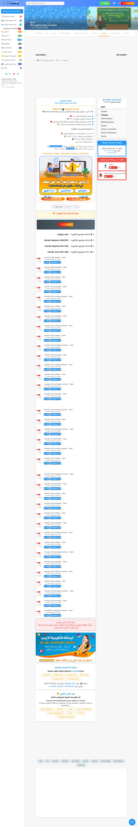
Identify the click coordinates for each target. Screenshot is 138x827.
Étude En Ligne (12, 16)
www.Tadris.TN (56, 146)
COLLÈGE (60, 709)
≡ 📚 (75, 234)
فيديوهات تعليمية (12, 55)
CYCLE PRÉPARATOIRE (55, 713)
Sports (126, 33)
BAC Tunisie (75, 761)
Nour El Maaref (118, 761)
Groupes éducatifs (12, 20)
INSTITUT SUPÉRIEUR (84, 709)
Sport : (47, 33)
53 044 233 (69, 686)
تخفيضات (89, 139)
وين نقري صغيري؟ (12, 64)
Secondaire (12, 39)
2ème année (72, 675)
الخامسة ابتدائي (85, 129)
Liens (12, 68)
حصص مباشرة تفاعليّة (84, 116)
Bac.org (85, 761)
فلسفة (54, 33)
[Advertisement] (81, 44)
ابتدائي (12, 31)
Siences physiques (81, 33)
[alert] (66, 647)
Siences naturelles (108, 129)
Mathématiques (65, 33)
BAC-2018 (55, 761)
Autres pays (12, 51)
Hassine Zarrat (12, 81)
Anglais (94, 33)
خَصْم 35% (81, 133)
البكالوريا (74, 129)
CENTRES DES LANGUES (66, 717)
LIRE (47, 262)
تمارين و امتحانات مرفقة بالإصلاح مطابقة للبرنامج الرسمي (72, 121)
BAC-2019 (65, 761)
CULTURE (81, 713)
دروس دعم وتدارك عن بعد (70, 111)
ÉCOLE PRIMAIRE (46, 709)
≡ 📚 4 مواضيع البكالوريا (39, 27)
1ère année (84, 675)
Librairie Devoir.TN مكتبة (112, 142)
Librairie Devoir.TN (12, 24)
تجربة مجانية (88, 141)
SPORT (70, 713)
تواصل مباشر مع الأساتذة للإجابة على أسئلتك (76, 124)
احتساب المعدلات (12, 60)
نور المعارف (81, 765)
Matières (39, 33)
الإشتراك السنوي (68, 133)
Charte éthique (10, 87)
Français (104, 33)
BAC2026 (47, 675)
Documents (12, 47)
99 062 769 (55, 686)
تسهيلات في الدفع (85, 136)
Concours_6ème (74, 679)
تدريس (82, 111)
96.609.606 (70, 149)
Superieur (12, 43)
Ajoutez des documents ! (11, 11)
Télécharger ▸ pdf (55, 262)
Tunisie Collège (105, 761)
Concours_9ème (59, 679)
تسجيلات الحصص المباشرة (82, 118)
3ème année (59, 675)
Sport (103, 107)
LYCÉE (70, 709)
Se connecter (128, 3)
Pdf (47, 761)
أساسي (12, 35)
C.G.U (3, 87)
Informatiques (115, 33)
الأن (81, 683)
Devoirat (94, 761)
